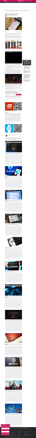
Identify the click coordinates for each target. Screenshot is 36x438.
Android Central (19, 434)
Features (7, 2)
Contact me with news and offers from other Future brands (5, 430)
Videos (10, 2)
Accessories (28, 2)
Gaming (13, 2)
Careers (12, 433)
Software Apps (6, 12)
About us (25, 433)
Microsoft (22, 2)
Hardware (19, 2)
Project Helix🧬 (26, 10)
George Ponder (9, 135)
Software (25, 2)
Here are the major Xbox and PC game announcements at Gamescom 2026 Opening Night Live (27, 81)
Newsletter (21, 31)
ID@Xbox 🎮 (22, 10)
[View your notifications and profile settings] (28, 0)
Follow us (18, 31)
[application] (13, 57)
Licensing (19, 433)
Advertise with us (13, 434)
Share (6, 31)
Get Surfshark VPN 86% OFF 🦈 (12, 10)
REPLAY (16, 2)
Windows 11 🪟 (17, 10)
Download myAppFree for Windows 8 (9, 122)
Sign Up (5, 431)
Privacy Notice (7, 96)
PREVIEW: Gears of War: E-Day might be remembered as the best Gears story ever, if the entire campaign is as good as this (27, 71)
